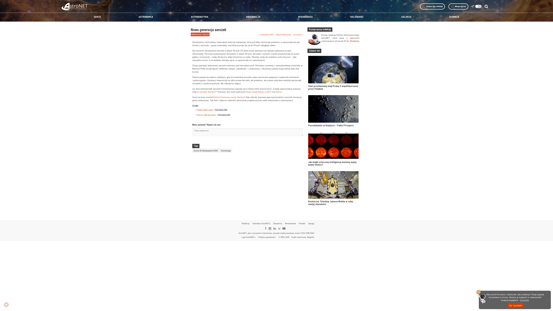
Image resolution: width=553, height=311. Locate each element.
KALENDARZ (357, 17)
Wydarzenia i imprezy (200, 34)
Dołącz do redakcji (432, 6)
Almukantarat (290, 223)
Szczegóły (524, 300)
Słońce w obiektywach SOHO (206, 151)
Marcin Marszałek (283, 35)
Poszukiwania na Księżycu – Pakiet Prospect (331, 125)
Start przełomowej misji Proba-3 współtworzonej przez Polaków (333, 87)
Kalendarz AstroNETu (261, 223)
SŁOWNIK (454, 17)
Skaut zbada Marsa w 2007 (258, 92)
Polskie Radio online (205, 110)
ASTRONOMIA (146, 17)
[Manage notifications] (6, 304)
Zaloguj (311, 223)
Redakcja (246, 223)
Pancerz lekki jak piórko (206, 115)
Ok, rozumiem (515, 305)
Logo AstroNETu (248, 237)
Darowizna (277, 223)
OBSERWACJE (253, 17)
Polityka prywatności (266, 237)
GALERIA (406, 17)
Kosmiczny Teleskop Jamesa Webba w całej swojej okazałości (330, 203)
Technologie (226, 151)
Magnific (310, 237)
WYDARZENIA (305, 17)
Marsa (279, 92)
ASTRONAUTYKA (199, 17)
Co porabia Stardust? (206, 92)
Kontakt (302, 223)
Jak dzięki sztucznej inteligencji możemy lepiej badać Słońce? (332, 163)
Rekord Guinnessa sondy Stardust (229, 97)
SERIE (97, 17)
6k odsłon (297, 35)
